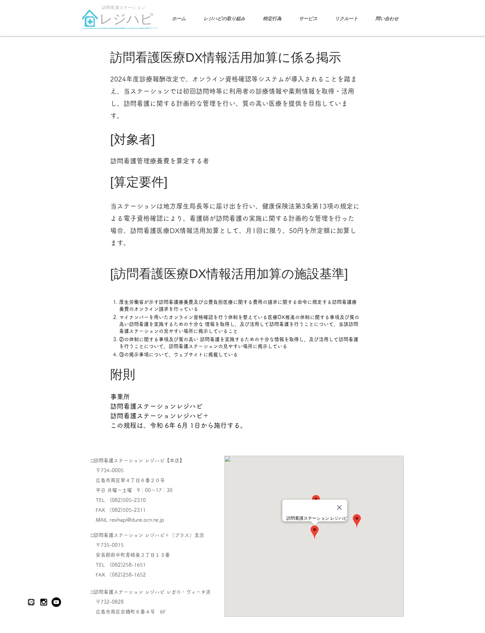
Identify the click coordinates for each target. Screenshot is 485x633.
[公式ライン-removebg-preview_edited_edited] (31, 602)
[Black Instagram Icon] (43, 602)
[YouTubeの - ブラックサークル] (56, 602)
